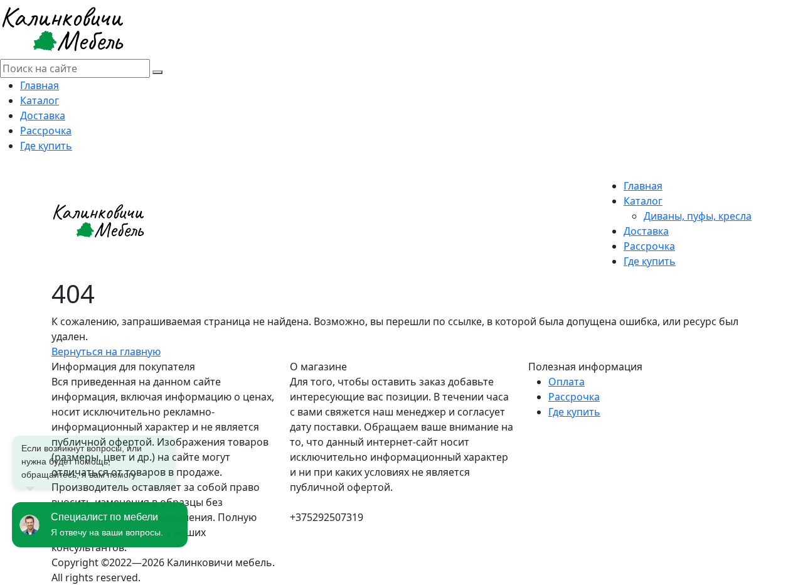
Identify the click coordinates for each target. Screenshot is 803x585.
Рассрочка (46, 130)
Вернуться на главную (106, 351)
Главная (39, 85)
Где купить (46, 146)
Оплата (566, 382)
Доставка (42, 115)
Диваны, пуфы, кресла (698, 216)
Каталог (39, 100)
